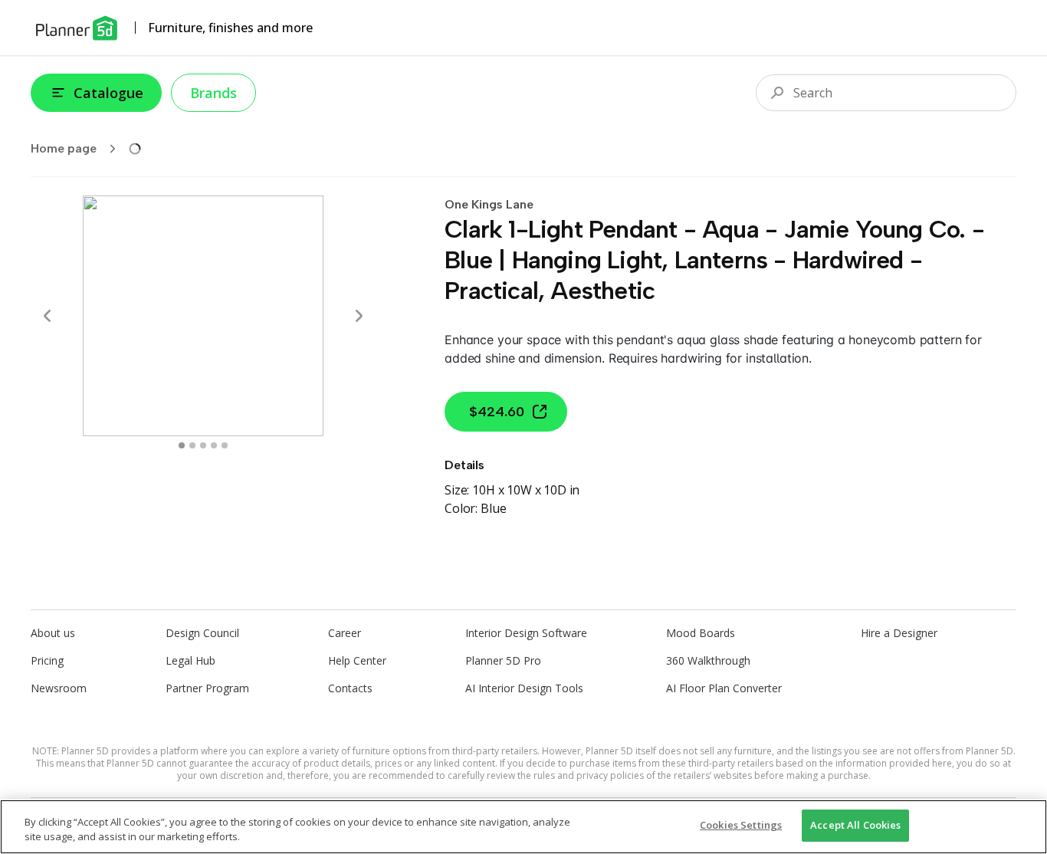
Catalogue (108, 93)
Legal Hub (190, 660)
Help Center (357, 660)
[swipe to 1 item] (192, 445)
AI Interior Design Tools (524, 688)
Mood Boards (700, 633)
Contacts (350, 688)
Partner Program (207, 688)
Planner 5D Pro (503, 660)
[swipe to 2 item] (203, 445)
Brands (213, 93)
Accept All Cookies (855, 825)
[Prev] (47, 316)
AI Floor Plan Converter (724, 688)
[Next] (359, 316)
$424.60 (496, 411)
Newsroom (59, 688)
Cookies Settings (741, 825)
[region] (523, 827)
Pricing (47, 660)
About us (53, 633)
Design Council (202, 633)
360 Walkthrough (708, 660)
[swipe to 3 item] (214, 445)
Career (344, 633)
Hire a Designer (899, 633)
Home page (64, 148)
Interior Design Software (526, 633)
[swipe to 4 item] (225, 445)
